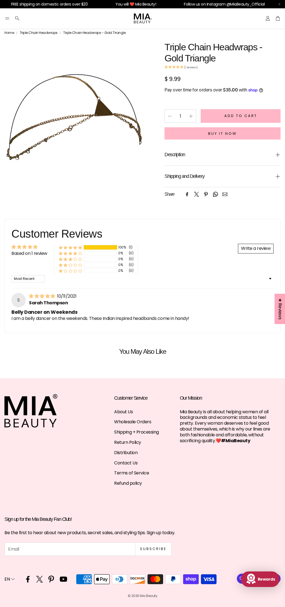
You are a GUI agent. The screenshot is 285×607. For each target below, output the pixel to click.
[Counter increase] (191, 116)
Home (9, 33)
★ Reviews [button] (280, 309)
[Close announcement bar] (279, 4)
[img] (42, 296)
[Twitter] (196, 194)
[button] (7, 18)
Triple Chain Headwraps (39, 33)
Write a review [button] (256, 248)
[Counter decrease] (170, 116)
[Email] (224, 194)
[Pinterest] (205, 194)
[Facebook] (187, 194)
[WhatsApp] (215, 194)
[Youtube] (63, 579)
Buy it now (222, 133)
